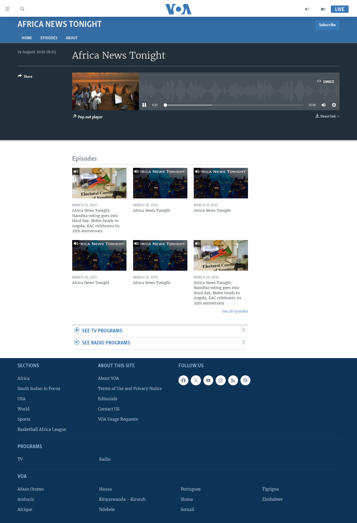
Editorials (107, 398)
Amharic (26, 499)
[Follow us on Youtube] (208, 380)
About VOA (108, 378)
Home (27, 38)
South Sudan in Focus (39, 388)
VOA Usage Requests (118, 419)
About (72, 38)
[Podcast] (245, 380)
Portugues (191, 489)
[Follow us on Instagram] (221, 380)
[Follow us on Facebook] (183, 380)
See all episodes (235, 311)
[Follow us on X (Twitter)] (196, 380)
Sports (24, 419)
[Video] (323, 9)
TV (20, 459)
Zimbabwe (272, 499)
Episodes (49, 38)
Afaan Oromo (31, 489)
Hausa (105, 489)
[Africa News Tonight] (160, 183)
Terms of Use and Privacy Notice (130, 388)
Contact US (108, 409)
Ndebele (107, 509)
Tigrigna (270, 489)
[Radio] (307, 9)
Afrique (25, 509)
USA (22, 398)
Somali (187, 509)
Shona (187, 499)
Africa (24, 378)
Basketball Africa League (42, 429)
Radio (105, 459)
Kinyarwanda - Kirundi (122, 499)
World (24, 409)
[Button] (25, 77)
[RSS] (233, 380)
